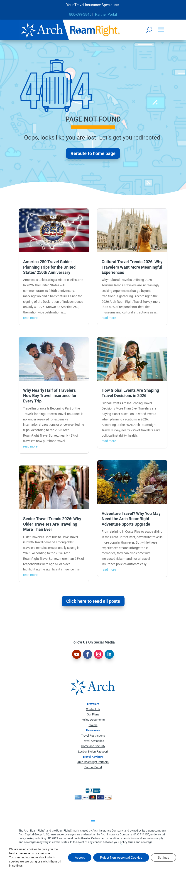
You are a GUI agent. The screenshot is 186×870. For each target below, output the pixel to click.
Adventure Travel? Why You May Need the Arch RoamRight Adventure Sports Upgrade (131, 519)
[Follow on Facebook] (87, 654)
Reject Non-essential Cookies (121, 857)
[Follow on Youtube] (76, 654)
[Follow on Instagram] (98, 654)
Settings (163, 857)
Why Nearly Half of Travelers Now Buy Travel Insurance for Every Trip (50, 395)
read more (30, 318)
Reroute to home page (93, 153)
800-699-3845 (80, 14)
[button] (161, 30)
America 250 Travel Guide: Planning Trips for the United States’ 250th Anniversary (49, 267)
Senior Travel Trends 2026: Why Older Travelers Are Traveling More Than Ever (52, 524)
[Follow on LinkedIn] (109, 654)
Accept (80, 857)
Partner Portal (106, 14)
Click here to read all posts (93, 601)
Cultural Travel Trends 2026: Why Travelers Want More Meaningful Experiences (132, 267)
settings (17, 865)
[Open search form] (149, 30)
